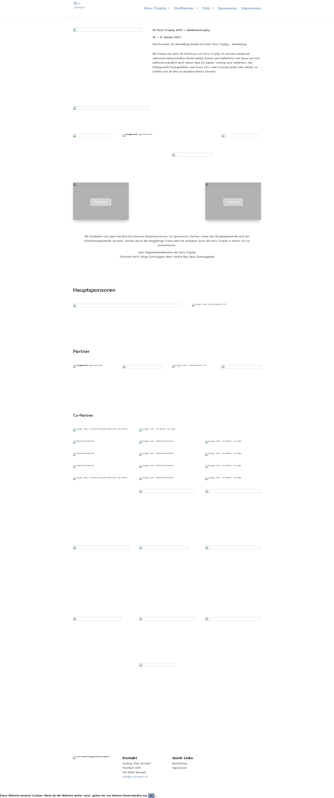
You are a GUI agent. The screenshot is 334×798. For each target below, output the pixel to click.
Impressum (251, 9)
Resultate (233, 202)
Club (206, 9)
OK (151, 795)
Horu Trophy (155, 9)
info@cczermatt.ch (135, 777)
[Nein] (155, 796)
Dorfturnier (184, 9)
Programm (101, 202)
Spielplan (167, 185)
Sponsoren (227, 9)
